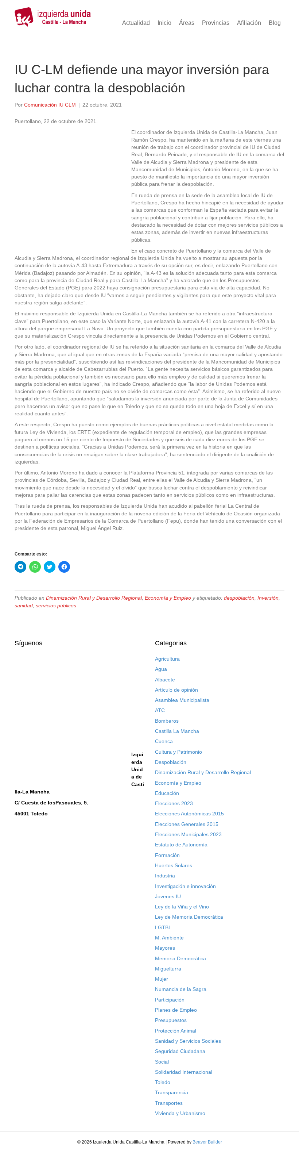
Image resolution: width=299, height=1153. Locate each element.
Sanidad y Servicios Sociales (188, 1041)
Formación (167, 855)
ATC (160, 710)
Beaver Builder (207, 1142)
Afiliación (249, 23)
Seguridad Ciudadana (180, 1051)
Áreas (186, 23)
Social (162, 1062)
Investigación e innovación (185, 886)
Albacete (165, 680)
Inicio (164, 23)
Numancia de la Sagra (180, 989)
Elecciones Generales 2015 (186, 824)
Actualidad (136, 23)
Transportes (169, 1103)
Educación (167, 793)
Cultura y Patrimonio (178, 752)
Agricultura (167, 659)
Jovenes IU (168, 896)
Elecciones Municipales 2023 (188, 834)
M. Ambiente (169, 938)
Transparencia (171, 1092)
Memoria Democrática (180, 958)
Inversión (268, 598)
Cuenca (164, 741)
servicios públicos (56, 605)
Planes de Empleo (176, 1010)
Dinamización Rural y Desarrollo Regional (94, 598)
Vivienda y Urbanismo (180, 1113)
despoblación (239, 598)
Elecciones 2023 (174, 803)
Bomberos (167, 721)
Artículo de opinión (176, 690)
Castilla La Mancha (177, 731)
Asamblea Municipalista (182, 700)
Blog (275, 23)
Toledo (162, 1082)
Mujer (161, 979)
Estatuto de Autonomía (181, 845)
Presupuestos (171, 1020)
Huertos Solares (173, 865)
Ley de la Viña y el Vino (182, 907)
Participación (170, 1000)
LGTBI (162, 927)
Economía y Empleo (168, 598)
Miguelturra (168, 969)
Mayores (165, 948)
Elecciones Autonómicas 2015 (189, 813)
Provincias (215, 23)
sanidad (24, 605)
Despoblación (170, 762)
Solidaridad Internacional (183, 1072)
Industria (165, 876)
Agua (161, 669)
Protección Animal (175, 1031)
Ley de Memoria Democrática (189, 917)
